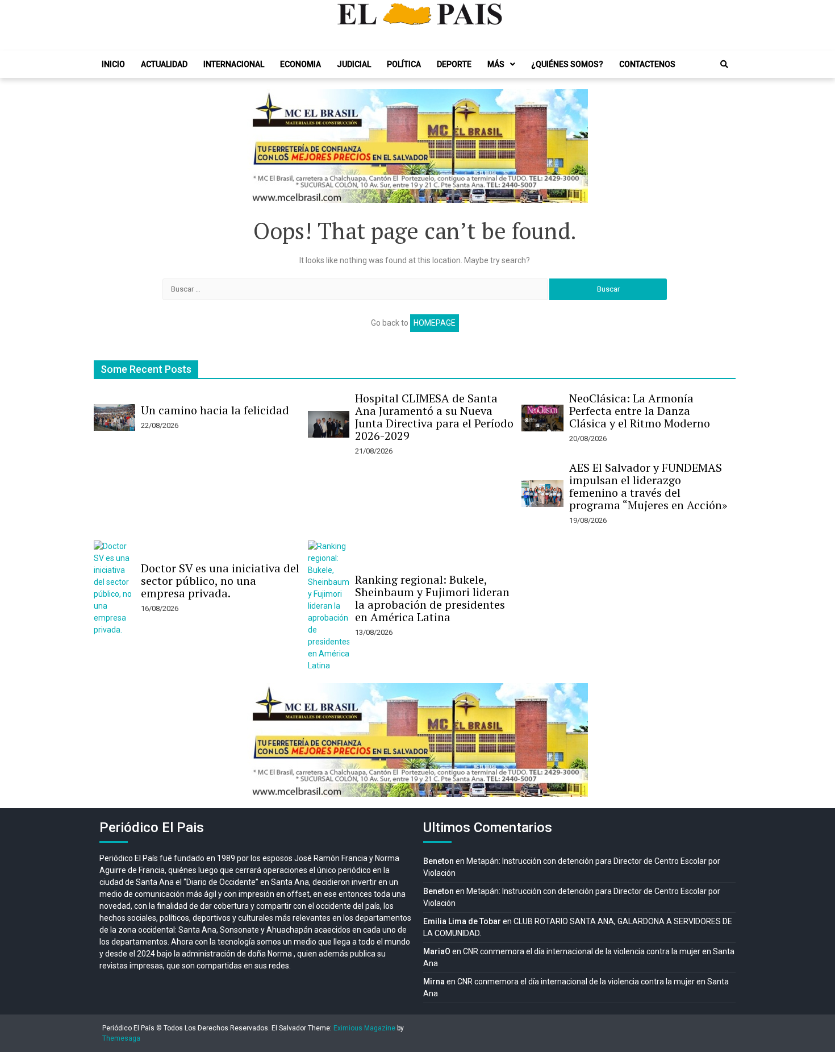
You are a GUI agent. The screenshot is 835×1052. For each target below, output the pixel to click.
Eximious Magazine (364, 1028)
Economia (300, 64)
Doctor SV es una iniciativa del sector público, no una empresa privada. (220, 580)
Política (404, 64)
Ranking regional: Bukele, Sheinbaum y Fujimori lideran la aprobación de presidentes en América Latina (432, 598)
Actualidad (164, 64)
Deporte (454, 64)
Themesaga (121, 1038)
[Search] (724, 64)
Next (573, 146)
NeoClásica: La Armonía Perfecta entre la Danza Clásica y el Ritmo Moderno (639, 410)
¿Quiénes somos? (567, 64)
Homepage (435, 322)
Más (495, 64)
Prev (262, 146)
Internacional (233, 64)
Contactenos (647, 64)
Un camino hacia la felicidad (215, 410)
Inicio (113, 64)
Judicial (354, 64)
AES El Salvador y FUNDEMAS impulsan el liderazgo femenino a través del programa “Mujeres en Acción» (648, 486)
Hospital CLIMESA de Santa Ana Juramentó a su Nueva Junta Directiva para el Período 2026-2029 (434, 416)
